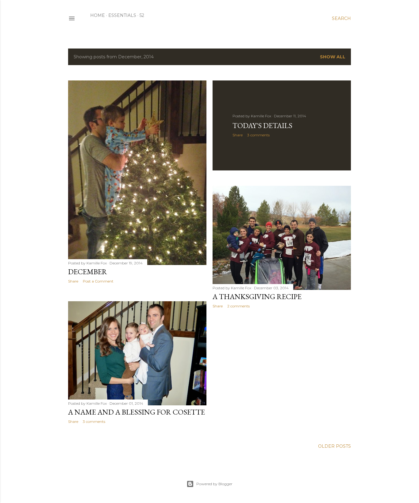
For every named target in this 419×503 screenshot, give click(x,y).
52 (142, 15)
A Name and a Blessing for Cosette (136, 412)
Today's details (262, 125)
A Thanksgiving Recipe (257, 296)
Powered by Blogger (214, 484)
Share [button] (73, 281)
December (87, 271)
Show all (332, 57)
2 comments (238, 306)
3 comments (258, 135)
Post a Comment (98, 281)
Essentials (122, 15)
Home (97, 15)
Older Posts (334, 446)
